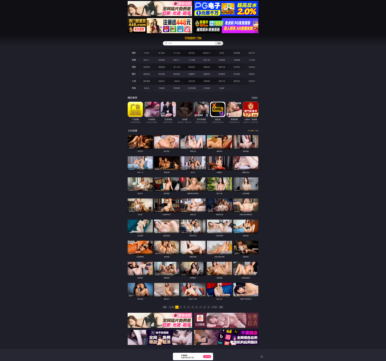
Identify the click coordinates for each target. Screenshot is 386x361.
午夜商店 (161, 88)
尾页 (221, 307)
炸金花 (221, 53)
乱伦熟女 (237, 67)
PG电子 (146, 53)
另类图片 (252, 74)
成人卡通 (176, 67)
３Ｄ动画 (191, 60)
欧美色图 (176, 74)
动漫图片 (191, 74)
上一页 (171, 307)
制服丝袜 (207, 67)
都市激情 (146, 81)
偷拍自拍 (161, 67)
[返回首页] (261, 356)
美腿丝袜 (207, 74)
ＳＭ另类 (252, 60)
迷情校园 (207, 81)
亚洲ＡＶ (146, 60)
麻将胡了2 (206, 53)
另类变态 (252, 67)
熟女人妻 (207, 60)
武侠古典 (191, 81)
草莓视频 (176, 88)
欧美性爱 (191, 67)
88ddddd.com (193, 38)
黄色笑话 (237, 81)
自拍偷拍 (161, 60)
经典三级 (222, 67)
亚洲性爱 (146, 67)
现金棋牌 (237, 53)
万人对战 (176, 53)
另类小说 (222, 81)
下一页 (214, 307)
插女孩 (146, 88)
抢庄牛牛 (252, 53)
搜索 (219, 43)
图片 (134, 74)
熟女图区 (237, 74)
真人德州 (161, 53)
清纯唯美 (222, 74)
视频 (134, 60)
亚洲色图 (161, 74)
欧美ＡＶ (176, 60)
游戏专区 (191, 53)
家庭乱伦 (161, 81)
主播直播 (237, 60)
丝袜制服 (222, 60)
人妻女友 (176, 81)
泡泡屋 (221, 88)
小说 (134, 81)
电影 (134, 67)
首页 (164, 307)
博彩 (134, 53)
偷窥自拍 (146, 74)
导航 (134, 88)
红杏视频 (207, 88)
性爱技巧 (252, 81)
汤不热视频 (192, 88)
